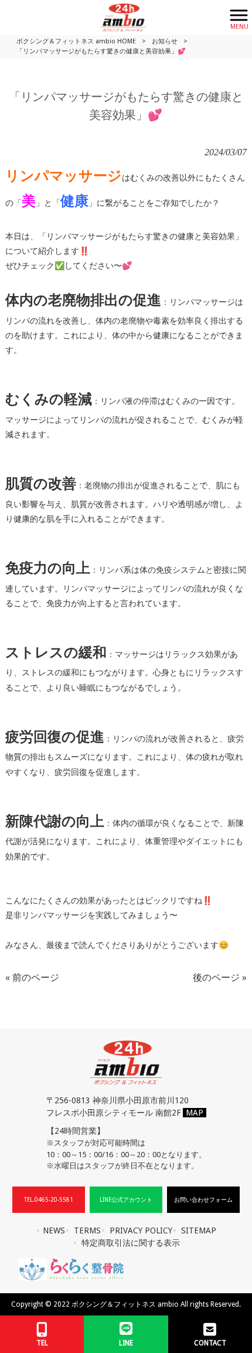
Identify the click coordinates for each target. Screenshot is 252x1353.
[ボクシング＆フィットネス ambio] (111, 16)
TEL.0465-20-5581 (48, 1199)
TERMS (87, 1230)
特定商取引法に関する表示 (130, 1242)
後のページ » (220, 977)
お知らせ (165, 41)
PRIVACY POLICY (141, 1230)
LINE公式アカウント (126, 1199)
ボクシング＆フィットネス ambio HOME (76, 41)
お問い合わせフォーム (203, 1199)
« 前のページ (32, 977)
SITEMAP (198, 1230)
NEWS (54, 1230)
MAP (194, 1112)
